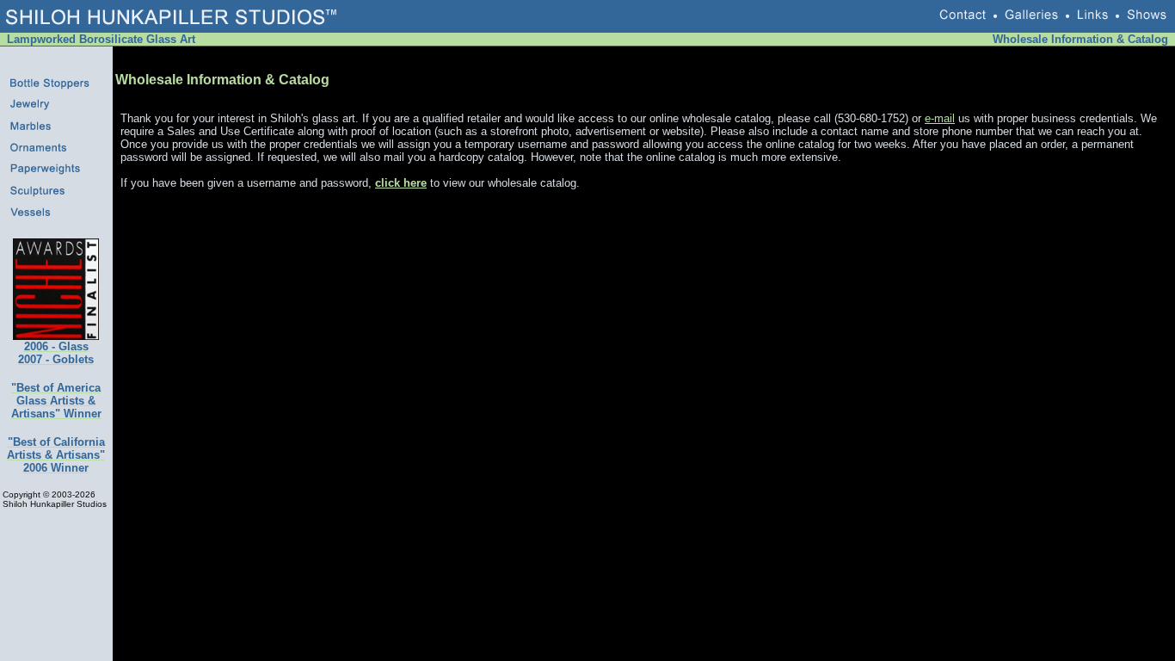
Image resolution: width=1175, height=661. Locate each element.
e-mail (940, 118)
